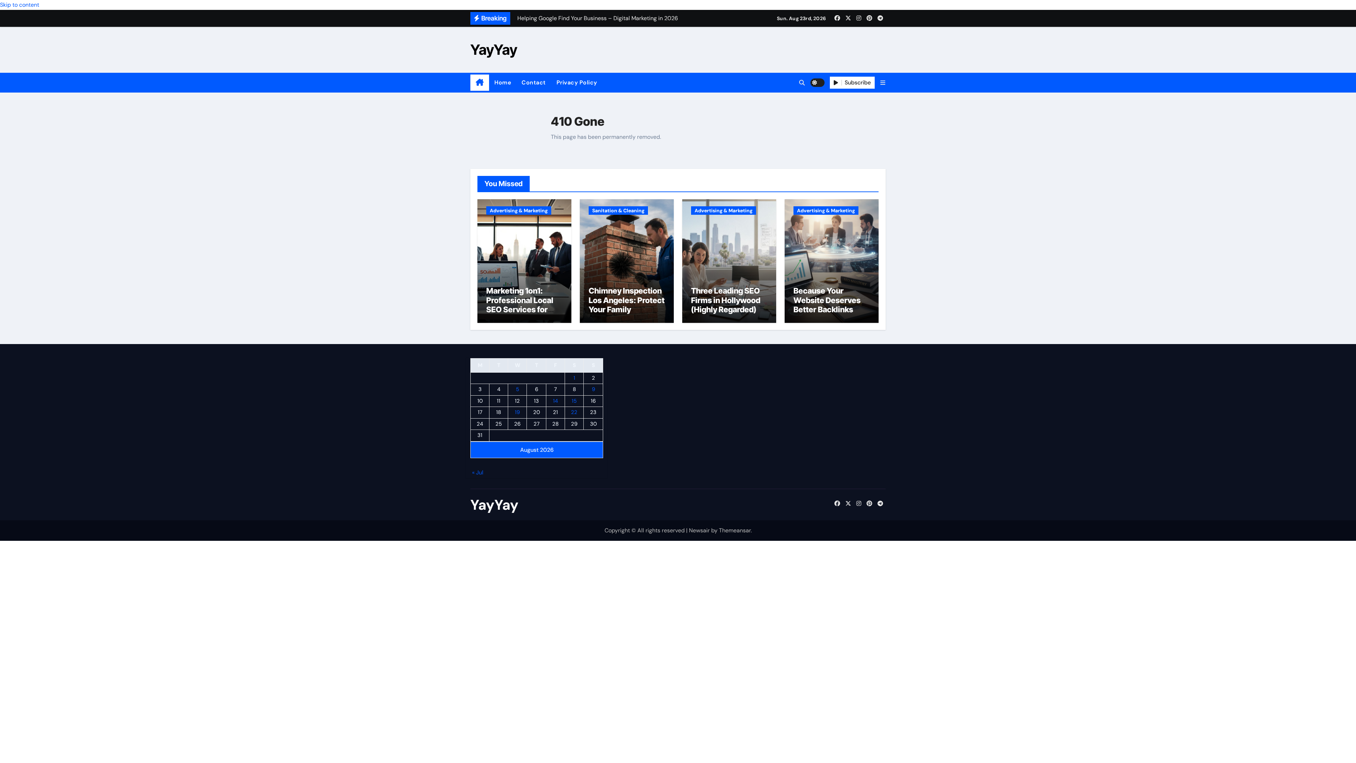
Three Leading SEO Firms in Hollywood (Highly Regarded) (725, 300)
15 (574, 400)
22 (574, 412)
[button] (883, 82)
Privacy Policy (577, 82)
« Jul (477, 473)
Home (502, 82)
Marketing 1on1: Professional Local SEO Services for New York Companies (519, 309)
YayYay (493, 49)
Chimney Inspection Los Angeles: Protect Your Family (627, 300)
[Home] (479, 83)
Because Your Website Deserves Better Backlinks (827, 300)
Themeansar (735, 530)
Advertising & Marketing (519, 210)
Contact (534, 82)
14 (555, 400)
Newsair (699, 530)
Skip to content (19, 4)
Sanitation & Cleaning (618, 210)
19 (517, 412)
